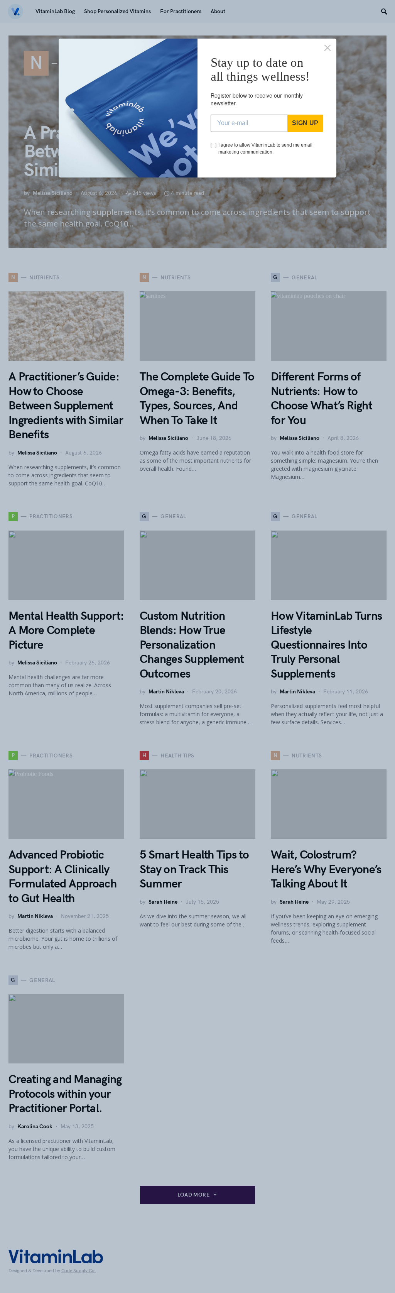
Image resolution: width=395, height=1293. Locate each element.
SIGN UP (305, 123)
